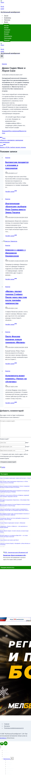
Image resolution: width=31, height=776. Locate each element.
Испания (7, 32)
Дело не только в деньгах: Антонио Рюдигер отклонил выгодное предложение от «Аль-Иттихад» (15, 505)
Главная (6, 724)
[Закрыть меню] (0, 747)
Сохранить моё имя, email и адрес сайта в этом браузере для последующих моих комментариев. (14, 456)
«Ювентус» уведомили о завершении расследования (11, 140)
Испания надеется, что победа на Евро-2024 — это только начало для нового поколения (14, 536)
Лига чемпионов (13, 131)
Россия (6, 25)
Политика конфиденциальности (14, 728)
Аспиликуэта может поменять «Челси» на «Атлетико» (16, 379)
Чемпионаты (6, 758)
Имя (27, 442)
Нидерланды (8, 36)
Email (27, 446)
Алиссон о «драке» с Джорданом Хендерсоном (15, 253)
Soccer (6, 15)
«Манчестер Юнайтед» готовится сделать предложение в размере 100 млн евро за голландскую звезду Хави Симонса (14, 510)
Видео (6, 22)
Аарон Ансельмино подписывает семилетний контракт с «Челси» (15, 478)
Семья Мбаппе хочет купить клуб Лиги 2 (9, 540)
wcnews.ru (3, 738)
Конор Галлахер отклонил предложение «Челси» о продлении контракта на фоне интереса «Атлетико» (15, 487)
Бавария (5, 131)
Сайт (26, 450)
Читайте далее (11, 191)
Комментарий (4, 439)
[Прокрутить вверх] (2, 743)
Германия (7, 29)
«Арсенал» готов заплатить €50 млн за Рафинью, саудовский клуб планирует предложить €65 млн (14, 496)
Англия (6, 27)
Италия (6, 34)
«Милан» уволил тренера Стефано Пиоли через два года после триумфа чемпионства (16, 297)
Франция (7, 40)
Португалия (7, 38)
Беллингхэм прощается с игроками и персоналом (17, 165)
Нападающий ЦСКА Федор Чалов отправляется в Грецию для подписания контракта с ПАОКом (14, 491)
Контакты (7, 726)
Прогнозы (7, 20)
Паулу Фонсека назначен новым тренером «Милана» (15, 339)
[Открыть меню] (2, 56)
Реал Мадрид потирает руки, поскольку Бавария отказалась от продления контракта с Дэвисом (15, 514)
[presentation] (17, 241)
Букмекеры (7, 17)
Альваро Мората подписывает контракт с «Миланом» (12, 523)
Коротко (4, 64)
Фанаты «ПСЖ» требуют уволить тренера (13, 146)
